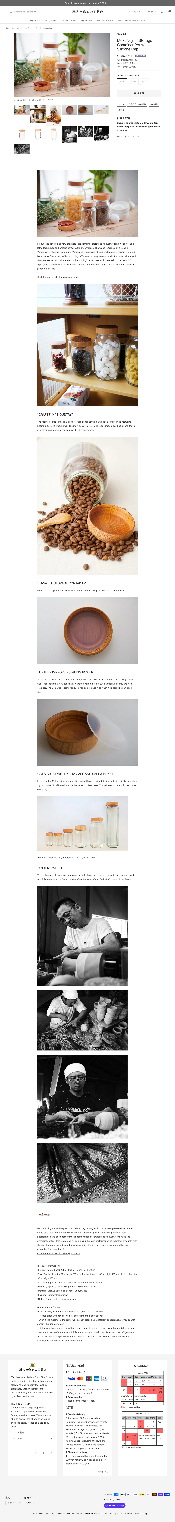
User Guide (38, 1513)
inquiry (144, 1513)
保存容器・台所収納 (137, 104)
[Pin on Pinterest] (129, 137)
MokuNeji (122, 34)
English (150, 12)
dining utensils (51, 20)
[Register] (51, 1439)
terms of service (132, 1513)
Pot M (133, 81)
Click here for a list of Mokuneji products (58, 277)
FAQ (47, 1513)
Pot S (122, 81)
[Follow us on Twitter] (43, 1453)
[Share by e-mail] (138, 136)
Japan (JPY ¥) (134, 12)
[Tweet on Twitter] (133, 137)
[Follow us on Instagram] (51, 1453)
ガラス (121, 104)
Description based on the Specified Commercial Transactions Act (79, 1513)
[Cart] (168, 12)
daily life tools (86, 20)
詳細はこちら (103, 1472)
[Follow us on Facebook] (36, 1453)
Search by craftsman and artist (131, 20)
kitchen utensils (69, 20)
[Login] (162, 12)
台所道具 (154, 104)
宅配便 (121, 110)
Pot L (144, 81)
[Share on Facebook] (125, 137)
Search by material (105, 20)
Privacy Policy (116, 1513)
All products (35, 20)
